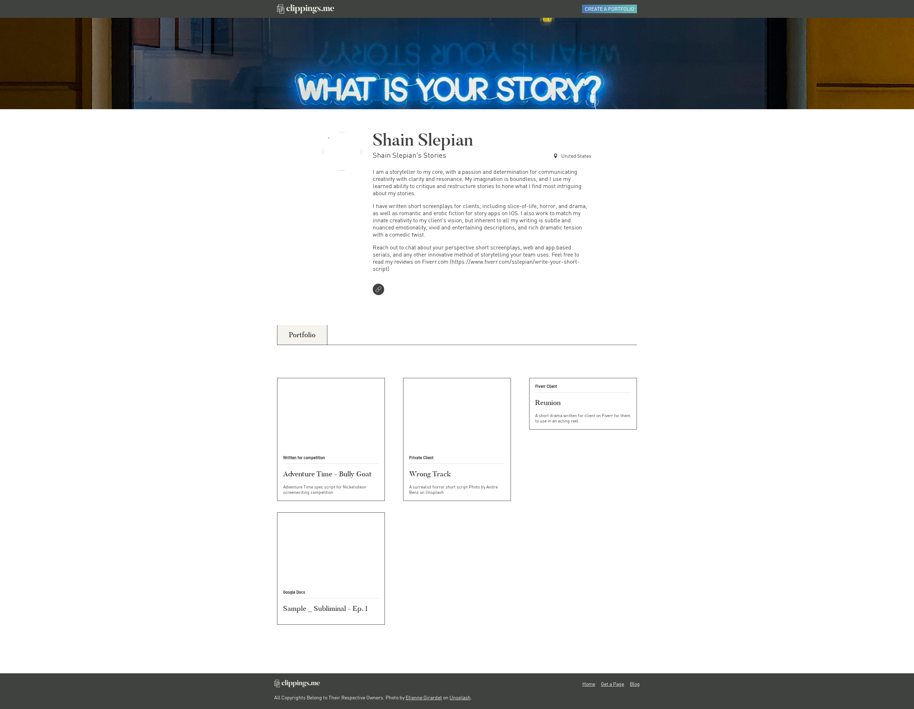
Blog (635, 684)
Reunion (548, 402)
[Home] (305, 9)
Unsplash (460, 697)
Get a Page (612, 684)
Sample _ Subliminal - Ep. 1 (325, 608)
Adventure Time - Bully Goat (327, 473)
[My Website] (380, 290)
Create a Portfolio (609, 9)
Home (588, 684)
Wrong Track (430, 473)
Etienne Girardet (424, 697)
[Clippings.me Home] (297, 685)
